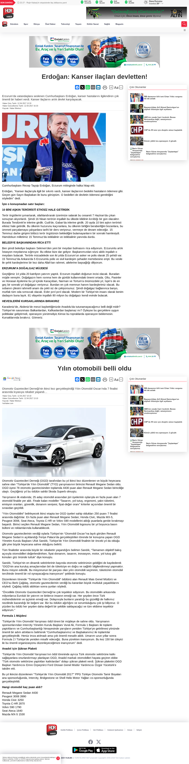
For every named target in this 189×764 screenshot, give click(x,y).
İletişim (139, 730)
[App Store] (105, 750)
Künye (129, 730)
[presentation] (72, 2)
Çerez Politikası (83, 730)
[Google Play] (83, 750)
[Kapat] (58, 758)
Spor (26, 24)
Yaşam (78, 24)
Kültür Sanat (93, 24)
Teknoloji (65, 24)
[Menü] (184, 30)
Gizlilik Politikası (67, 730)
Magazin (119, 24)
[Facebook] (90, 742)
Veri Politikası (98, 730)
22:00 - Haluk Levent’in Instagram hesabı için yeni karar (43, 3)
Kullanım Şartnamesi (115, 730)
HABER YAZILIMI (65, 758)
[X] (98, 742)
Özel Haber (50, 24)
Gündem (14, 24)
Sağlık (107, 24)
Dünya (37, 24)
